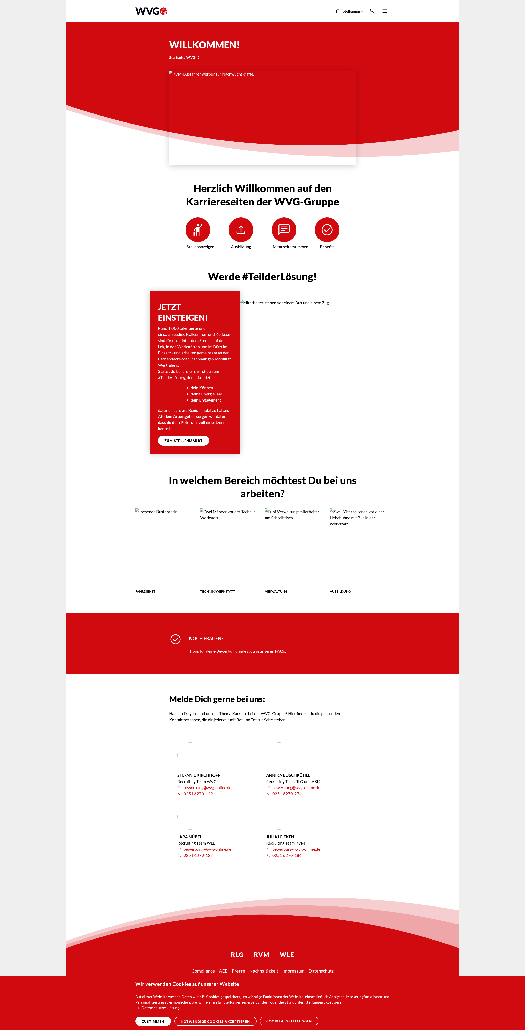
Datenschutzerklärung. (161, 1007)
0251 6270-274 (287, 793)
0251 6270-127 (198, 855)
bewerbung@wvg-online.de (207, 787)
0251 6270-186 (287, 855)
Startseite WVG (182, 57)
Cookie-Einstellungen (289, 1021)
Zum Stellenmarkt (183, 441)
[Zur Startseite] (151, 11)
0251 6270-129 (198, 793)
